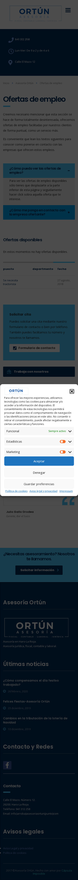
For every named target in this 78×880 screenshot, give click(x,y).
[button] (72, 391)
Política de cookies (16, 491)
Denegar (39, 472)
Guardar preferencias (39, 484)
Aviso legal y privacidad (43, 491)
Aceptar (39, 461)
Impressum (66, 491)
